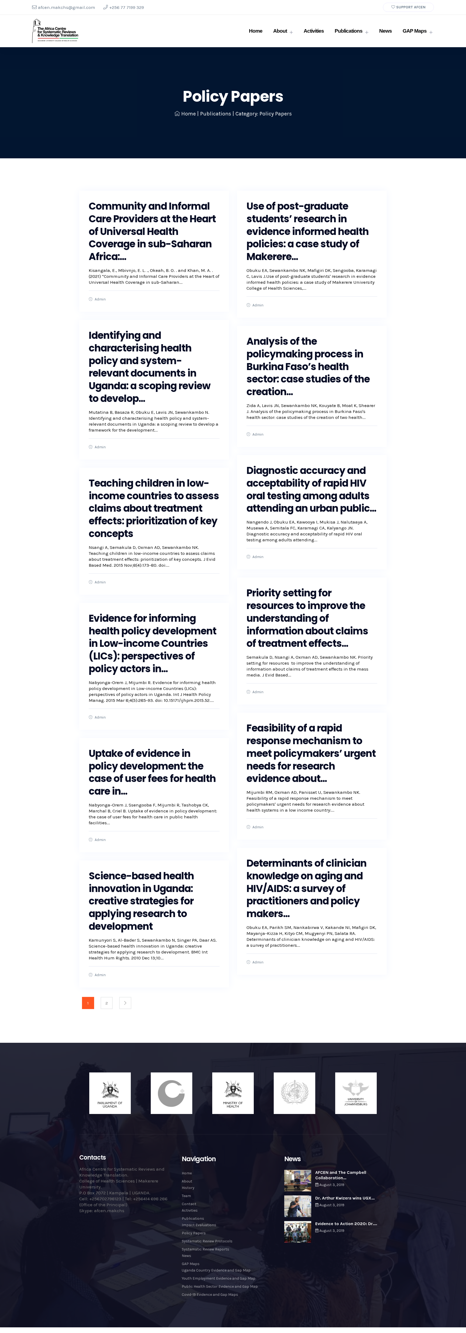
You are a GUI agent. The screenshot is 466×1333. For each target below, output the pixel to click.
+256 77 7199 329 (126, 7)
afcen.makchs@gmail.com (66, 7)
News (385, 31)
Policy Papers (194, 1233)
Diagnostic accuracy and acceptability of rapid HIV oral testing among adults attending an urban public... (311, 489)
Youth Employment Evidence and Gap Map (218, 1278)
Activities (314, 31)
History (188, 1187)
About (280, 31)
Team (186, 1196)
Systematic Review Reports (205, 1249)
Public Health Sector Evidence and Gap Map (220, 1286)
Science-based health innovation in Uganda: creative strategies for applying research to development (141, 901)
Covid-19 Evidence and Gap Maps (210, 1294)
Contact (189, 1204)
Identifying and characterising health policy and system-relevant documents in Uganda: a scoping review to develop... (149, 367)
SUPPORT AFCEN (410, 7)
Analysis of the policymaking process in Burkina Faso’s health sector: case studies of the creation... (308, 366)
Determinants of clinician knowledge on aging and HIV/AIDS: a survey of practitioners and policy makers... (306, 888)
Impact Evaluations (199, 1225)
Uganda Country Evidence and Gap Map (216, 1270)
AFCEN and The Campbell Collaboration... (340, 1175)
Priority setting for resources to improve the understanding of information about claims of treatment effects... (307, 618)
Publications (348, 31)
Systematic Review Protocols (207, 1241)
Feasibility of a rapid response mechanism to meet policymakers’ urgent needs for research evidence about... (311, 753)
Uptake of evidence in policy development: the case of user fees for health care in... (152, 772)
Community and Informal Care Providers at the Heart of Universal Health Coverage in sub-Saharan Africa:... (152, 231)
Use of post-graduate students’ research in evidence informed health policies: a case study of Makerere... (307, 231)
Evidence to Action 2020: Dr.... (346, 1223)
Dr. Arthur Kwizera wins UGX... (345, 1198)
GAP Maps (415, 31)
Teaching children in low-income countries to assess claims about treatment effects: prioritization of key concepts (154, 508)
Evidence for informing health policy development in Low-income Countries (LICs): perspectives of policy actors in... (152, 643)
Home (255, 31)
